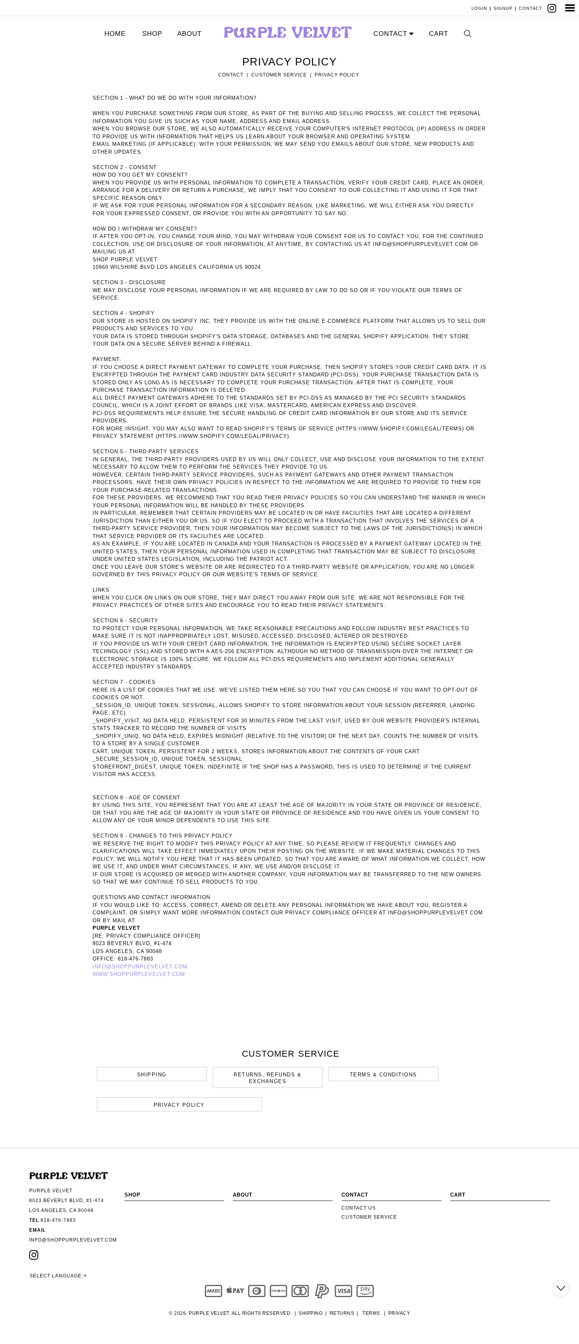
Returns (342, 1313)
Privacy (399, 1313)
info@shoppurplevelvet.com (140, 967)
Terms (371, 1313)
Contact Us (358, 1208)
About (189, 33)
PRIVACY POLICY (337, 75)
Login (479, 8)
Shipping (311, 1313)
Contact (530, 8)
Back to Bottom (561, 1288)
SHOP (152, 33)
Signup (503, 8)
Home (115, 33)
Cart (438, 33)
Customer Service (279, 75)
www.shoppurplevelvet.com (139, 974)
